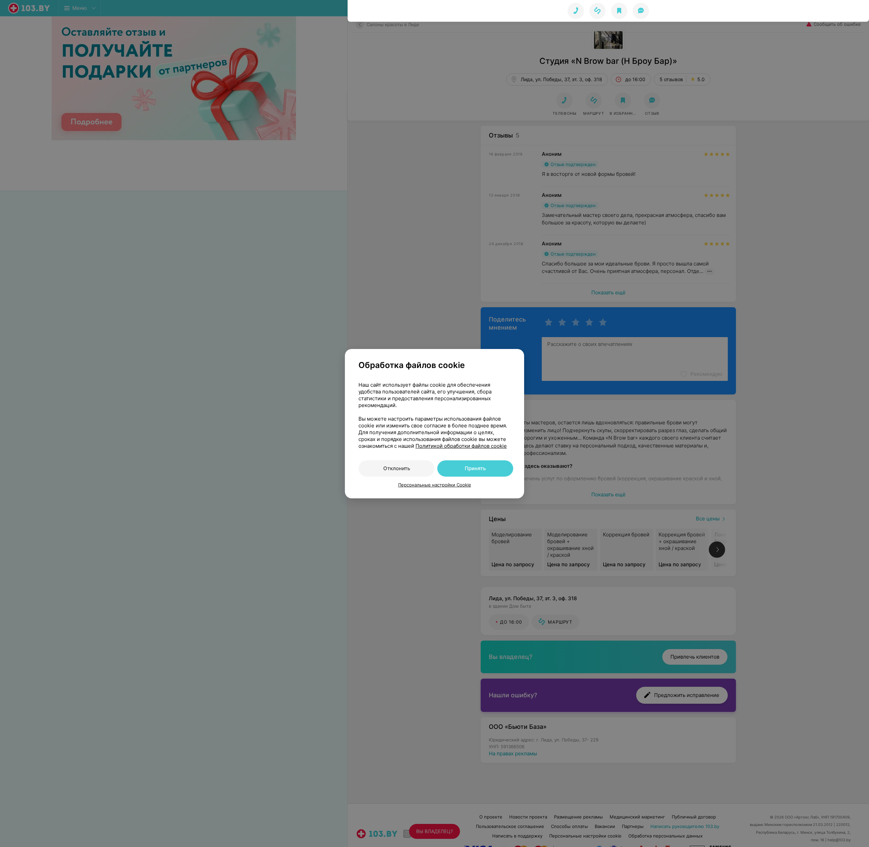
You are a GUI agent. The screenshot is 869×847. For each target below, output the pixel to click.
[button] (597, 11)
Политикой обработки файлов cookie (461, 446)
